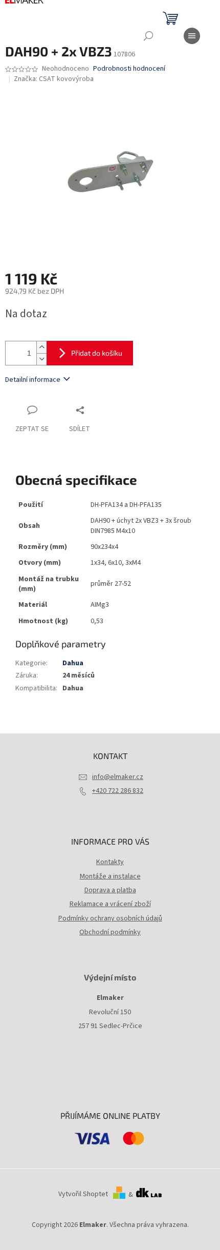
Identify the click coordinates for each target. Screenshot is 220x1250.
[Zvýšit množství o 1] (41, 347)
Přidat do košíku (96, 353)
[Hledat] (148, 36)
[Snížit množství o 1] (41, 359)
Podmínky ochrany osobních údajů (110, 918)
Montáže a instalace (110, 876)
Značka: (54, 79)
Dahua (72, 663)
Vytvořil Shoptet (83, 1195)
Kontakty (110, 862)
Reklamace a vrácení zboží (110, 904)
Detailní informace (32, 380)
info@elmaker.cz (117, 777)
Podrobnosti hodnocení (129, 69)
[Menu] (192, 36)
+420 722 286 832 (117, 791)
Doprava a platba (110, 890)
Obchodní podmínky (110, 932)
